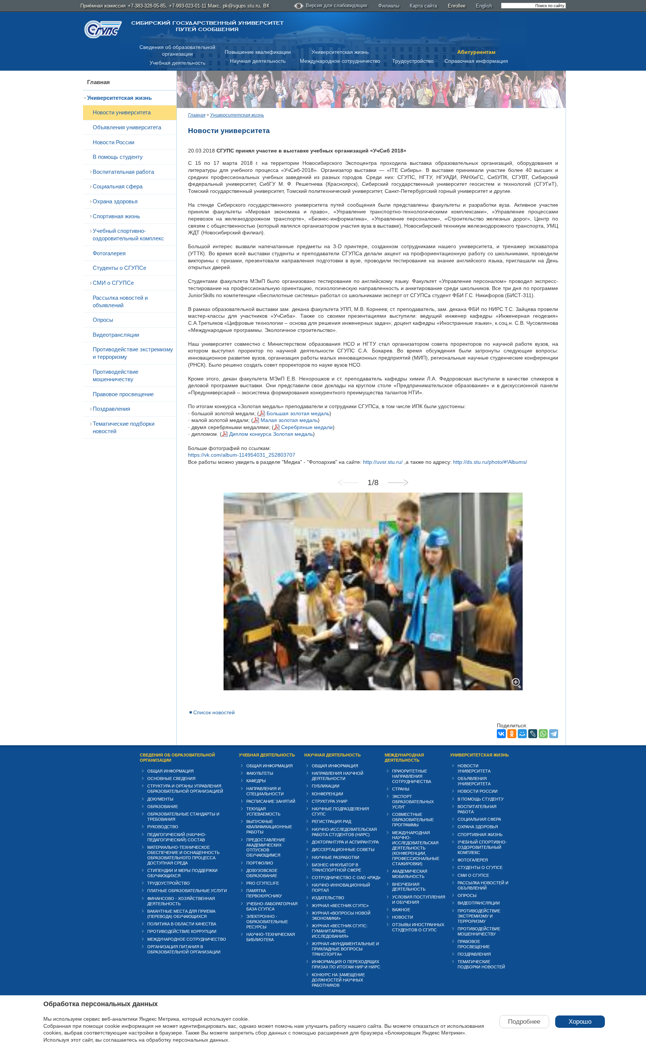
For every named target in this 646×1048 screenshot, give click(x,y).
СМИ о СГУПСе (113, 283)
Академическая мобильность (409, 874)
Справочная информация (476, 61)
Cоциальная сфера (117, 186)
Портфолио (259, 863)
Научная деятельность (258, 61)
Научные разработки (335, 857)
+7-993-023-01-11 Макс (194, 6)
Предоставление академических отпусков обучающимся (265, 848)
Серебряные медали (307, 427)
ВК (266, 6)
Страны (400, 789)
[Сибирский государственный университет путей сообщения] (103, 29)
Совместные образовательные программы (413, 819)
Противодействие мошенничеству (115, 375)
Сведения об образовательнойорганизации (177, 50)
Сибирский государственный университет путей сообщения (207, 26)
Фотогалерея (109, 253)
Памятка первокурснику (264, 893)
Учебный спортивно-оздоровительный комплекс (128, 234)
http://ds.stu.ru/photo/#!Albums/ (490, 462)
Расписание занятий (270, 801)
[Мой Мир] (522, 733)
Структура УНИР (329, 801)
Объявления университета (127, 127)
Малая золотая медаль (289, 420)
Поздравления (111, 409)
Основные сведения (171, 778)
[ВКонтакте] (501, 733)
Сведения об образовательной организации (177, 757)
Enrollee (456, 6)
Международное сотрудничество (340, 61)
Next (398, 482)
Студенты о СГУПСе (119, 268)
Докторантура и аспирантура (345, 842)
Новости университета (122, 112)
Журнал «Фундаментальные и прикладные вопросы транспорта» (345, 948)
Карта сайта (423, 6)
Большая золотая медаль (298, 413)
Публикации (325, 786)
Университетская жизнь (340, 52)
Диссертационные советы (343, 849)
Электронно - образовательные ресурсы (267, 921)
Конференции (327, 794)
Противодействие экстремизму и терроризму (133, 353)
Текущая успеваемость (263, 811)
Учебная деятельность (177, 63)
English (484, 6)
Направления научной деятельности (337, 776)
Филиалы (388, 6)
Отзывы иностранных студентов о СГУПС (418, 927)
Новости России (113, 142)
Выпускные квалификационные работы (269, 826)
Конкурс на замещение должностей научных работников (338, 980)
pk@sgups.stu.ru (241, 6)
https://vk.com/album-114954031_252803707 (241, 455)
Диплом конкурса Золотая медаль (271, 434)
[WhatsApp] (543, 733)
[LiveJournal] (532, 733)
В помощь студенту (118, 157)
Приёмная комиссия (103, 6)
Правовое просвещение (123, 394)
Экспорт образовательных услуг (413, 801)
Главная (98, 82)
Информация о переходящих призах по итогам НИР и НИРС (346, 964)
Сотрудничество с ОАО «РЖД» (346, 877)
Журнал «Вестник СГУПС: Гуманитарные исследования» (339, 931)
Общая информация (170, 771)
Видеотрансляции (116, 335)
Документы (160, 799)
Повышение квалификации (258, 52)
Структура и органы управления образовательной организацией (185, 788)
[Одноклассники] (511, 733)
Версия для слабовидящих (336, 5)
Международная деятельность (404, 757)
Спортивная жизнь (116, 216)
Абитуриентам (476, 52)
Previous (348, 482)
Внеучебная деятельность (408, 887)
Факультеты (259, 773)
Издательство (328, 898)
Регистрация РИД (331, 821)
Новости (402, 917)
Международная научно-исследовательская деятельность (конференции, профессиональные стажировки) (415, 848)
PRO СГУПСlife (262, 883)
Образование (162, 806)
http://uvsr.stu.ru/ (383, 462)
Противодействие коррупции (181, 931)
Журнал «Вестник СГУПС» (340, 905)
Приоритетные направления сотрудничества (411, 776)
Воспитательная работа (123, 172)
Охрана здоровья (115, 201)
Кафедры (256, 781)
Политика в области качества (181, 924)
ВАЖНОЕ (401, 909)
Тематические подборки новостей (123, 427)
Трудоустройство (413, 61)
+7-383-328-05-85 (147, 6)
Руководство (162, 826)
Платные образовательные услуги (187, 890)
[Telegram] (553, 733)
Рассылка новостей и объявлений (120, 301)
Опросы (103, 320)
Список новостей (214, 712)
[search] (533, 6)
